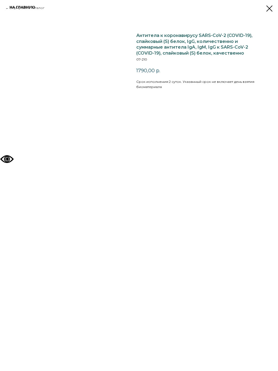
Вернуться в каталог (27, 8)
